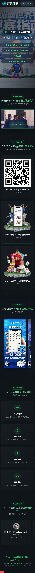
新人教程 (18, 56)
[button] (29, 345)
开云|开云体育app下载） (17, 557)
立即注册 (28, 3)
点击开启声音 (18, 125)
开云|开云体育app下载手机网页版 (18, 50)
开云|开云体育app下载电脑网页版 (18, 45)
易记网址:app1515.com (18, 61)
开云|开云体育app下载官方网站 (17, 563)
